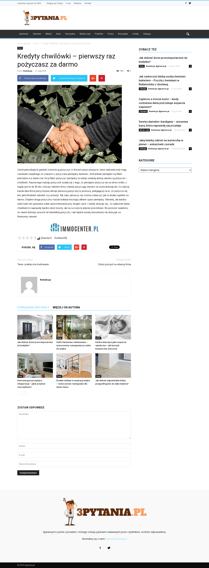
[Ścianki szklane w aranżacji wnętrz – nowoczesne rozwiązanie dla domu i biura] (74, 365)
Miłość (49, 33)
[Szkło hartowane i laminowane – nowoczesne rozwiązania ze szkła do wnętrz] (74, 327)
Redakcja (27, 71)
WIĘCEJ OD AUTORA (66, 307)
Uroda (135, 33)
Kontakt (87, 3)
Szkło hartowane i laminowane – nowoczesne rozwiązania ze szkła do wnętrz (73, 345)
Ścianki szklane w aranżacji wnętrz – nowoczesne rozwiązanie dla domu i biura (73, 383)
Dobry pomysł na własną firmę (114, 264)
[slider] (27, 238)
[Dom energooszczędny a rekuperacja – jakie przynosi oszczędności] (35, 365)
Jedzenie (24, 33)
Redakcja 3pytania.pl (156, 66)
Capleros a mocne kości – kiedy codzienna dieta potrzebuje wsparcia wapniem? (162, 103)
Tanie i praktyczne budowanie (33, 264)
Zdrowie (37, 33)
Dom (58, 33)
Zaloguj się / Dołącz (55, 3)
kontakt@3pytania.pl (116, 538)
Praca (110, 33)
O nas (68, 3)
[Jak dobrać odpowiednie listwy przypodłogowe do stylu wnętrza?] (113, 365)
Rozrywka (70, 33)
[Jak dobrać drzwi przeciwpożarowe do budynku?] (35, 327)
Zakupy (147, 33)
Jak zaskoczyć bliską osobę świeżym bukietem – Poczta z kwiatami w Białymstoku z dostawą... (162, 80)
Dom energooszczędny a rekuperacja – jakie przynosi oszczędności (31, 383)
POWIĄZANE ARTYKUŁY (33, 307)
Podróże (99, 33)
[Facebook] (186, 3)
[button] (188, 34)
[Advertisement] (132, 17)
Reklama (77, 3)
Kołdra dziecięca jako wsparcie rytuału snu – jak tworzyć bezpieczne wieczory (110, 345)
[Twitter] (190, 3)
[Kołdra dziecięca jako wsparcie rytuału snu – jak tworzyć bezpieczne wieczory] (113, 327)
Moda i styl (85, 33)
